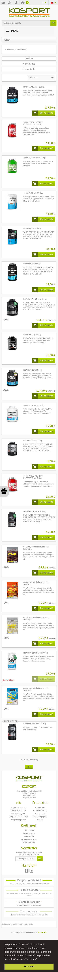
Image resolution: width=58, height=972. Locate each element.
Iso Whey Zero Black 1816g (35, 299)
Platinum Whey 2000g (32, 441)
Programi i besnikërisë (18, 817)
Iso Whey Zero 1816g (32, 370)
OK (53, 23)
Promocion (39, 807)
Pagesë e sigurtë (18, 814)
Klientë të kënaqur (18, 811)
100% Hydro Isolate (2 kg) (34, 158)
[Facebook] (26, 870)
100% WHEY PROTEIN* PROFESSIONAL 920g (33, 123)
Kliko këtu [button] (29, 966)
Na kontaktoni (29, 842)
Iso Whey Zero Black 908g (34, 511)
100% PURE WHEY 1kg (33, 193)
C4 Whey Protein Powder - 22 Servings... (36, 548)
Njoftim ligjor (29, 836)
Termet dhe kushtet (29, 839)
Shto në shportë (46, 113)
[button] (38, 959)
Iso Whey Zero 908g (32, 264)
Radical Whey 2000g (32, 335)
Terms (31, 924)
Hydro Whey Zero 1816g (33, 87)
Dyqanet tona (29, 833)
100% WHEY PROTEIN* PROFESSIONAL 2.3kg (33, 477)
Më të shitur (40, 814)
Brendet (40, 820)
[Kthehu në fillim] (29, 767)
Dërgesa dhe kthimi (18, 807)
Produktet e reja (40, 811)
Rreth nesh (29, 830)
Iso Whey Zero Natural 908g (35, 653)
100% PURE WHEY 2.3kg (34, 405)
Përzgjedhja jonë (40, 817)
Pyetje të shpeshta (18, 820)
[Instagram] (31, 870)
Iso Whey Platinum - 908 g (34, 724)
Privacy (25, 924)
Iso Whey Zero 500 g (32, 228)
